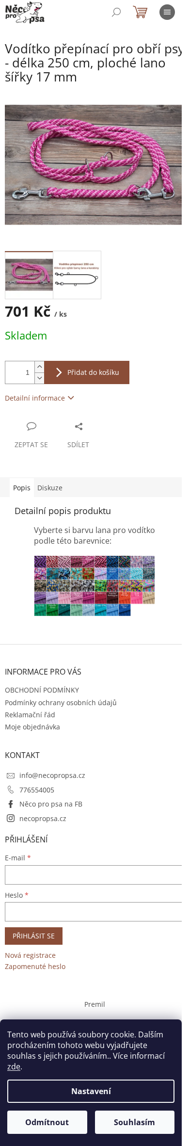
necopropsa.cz (42, 818)
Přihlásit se (34, 935)
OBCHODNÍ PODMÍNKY (42, 689)
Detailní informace (35, 398)
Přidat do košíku (93, 372)
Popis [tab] (22, 487)
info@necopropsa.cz (52, 775)
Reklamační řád (30, 714)
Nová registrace (30, 955)
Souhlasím (134, 1122)
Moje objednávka (32, 726)
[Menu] (167, 12)
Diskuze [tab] (50, 487)
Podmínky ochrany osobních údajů (61, 702)
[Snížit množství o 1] (39, 378)
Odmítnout (47, 1122)
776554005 (36, 789)
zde (13, 1066)
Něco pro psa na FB (50, 803)
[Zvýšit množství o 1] (39, 366)
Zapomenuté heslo (35, 966)
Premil (94, 1004)
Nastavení (91, 1091)
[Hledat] (116, 12)
